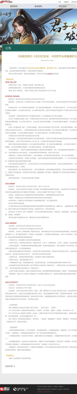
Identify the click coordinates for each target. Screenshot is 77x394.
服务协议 (45, 386)
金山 (5, 389)
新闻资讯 (14, 6)
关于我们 (39, 386)
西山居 (20, 389)
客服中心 (50, 386)
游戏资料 (38, 6)
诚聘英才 (61, 386)
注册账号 (66, 2)
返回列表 (9, 366)
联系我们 (56, 386)
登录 (59, 2)
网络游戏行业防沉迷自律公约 (44, 391)
